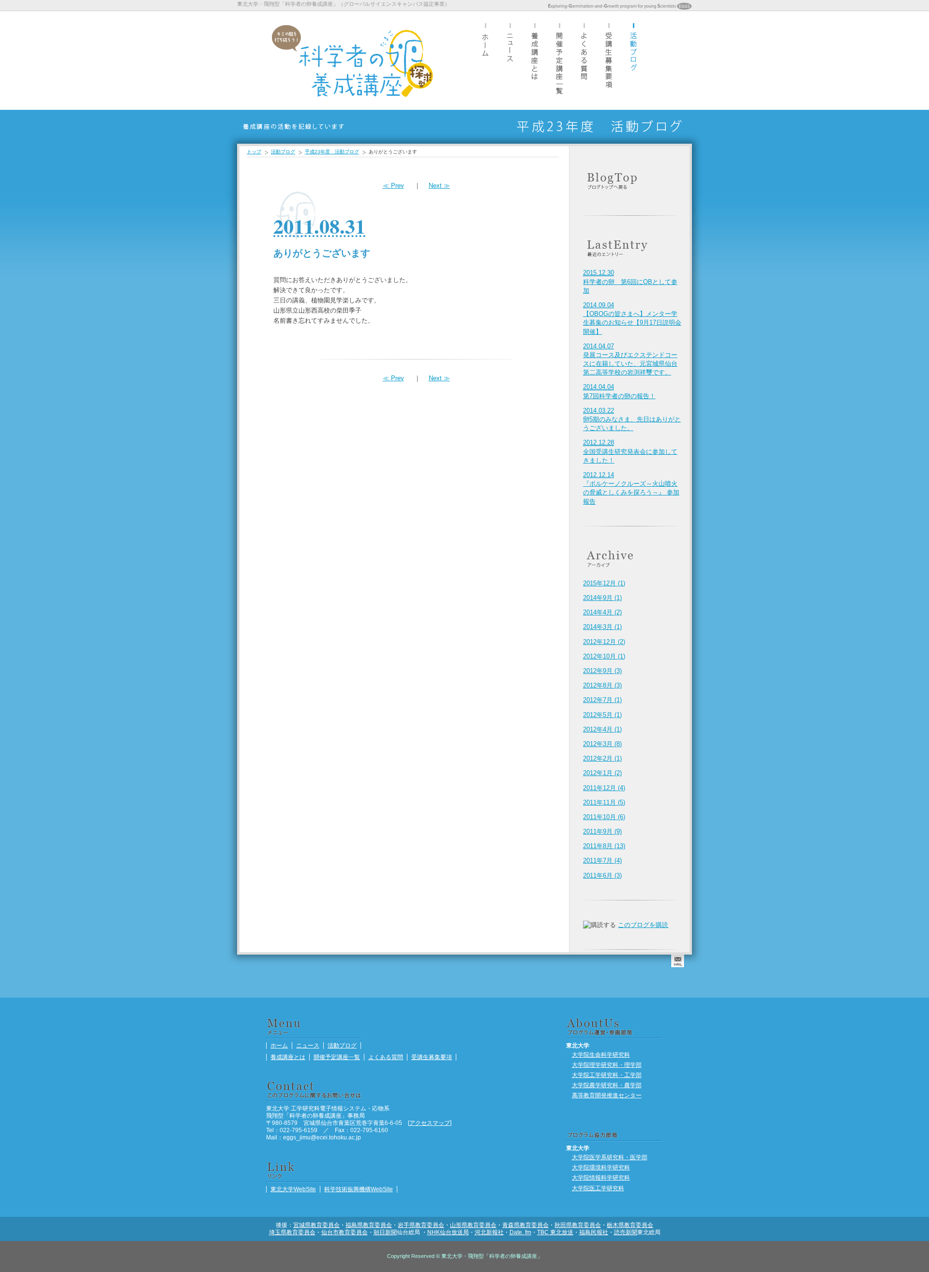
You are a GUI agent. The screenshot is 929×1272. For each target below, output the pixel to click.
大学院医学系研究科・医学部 (609, 1157)
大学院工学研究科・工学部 (607, 1075)
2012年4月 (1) (602, 729)
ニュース (510, 60)
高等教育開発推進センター (607, 1095)
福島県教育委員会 (368, 1225)
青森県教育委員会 (525, 1225)
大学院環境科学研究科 (601, 1167)
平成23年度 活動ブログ (332, 151)
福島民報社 (593, 1232)
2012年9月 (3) (602, 670)
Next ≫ (439, 185)
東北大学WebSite (293, 1189)
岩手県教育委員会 (421, 1225)
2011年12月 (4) (604, 788)
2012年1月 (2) (602, 773)
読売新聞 (625, 1232)
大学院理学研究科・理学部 (607, 1065)
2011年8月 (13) (604, 846)
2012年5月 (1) (602, 714)
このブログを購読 (643, 924)
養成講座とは (534, 60)
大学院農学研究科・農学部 (607, 1085)
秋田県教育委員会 (577, 1225)
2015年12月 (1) (604, 583)
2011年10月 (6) (604, 817)
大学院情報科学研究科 (601, 1177)
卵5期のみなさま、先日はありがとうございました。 (632, 419)
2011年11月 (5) (604, 802)
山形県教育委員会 (473, 1225)
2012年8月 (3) (602, 685)
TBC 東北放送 (555, 1232)
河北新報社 (489, 1232)
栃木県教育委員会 (630, 1225)
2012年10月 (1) (604, 656)
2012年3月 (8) (602, 744)
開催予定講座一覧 (559, 60)
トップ (254, 151)
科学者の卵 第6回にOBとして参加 (630, 281)
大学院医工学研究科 (598, 1188)
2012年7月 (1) (602, 699)
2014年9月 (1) (602, 597)
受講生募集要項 (608, 60)
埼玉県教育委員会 (292, 1232)
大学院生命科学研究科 (601, 1054)
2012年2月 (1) (602, 758)
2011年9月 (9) (602, 831)
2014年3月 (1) (602, 626)
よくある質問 (584, 60)
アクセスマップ (429, 1123)
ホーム (485, 60)
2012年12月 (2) (604, 641)
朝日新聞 (385, 1232)
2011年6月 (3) (602, 875)
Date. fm (520, 1232)
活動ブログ (633, 60)
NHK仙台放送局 (448, 1232)
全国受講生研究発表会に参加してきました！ (630, 451)
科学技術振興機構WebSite (358, 1189)
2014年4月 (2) (602, 612)
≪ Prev (393, 185)
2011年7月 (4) (602, 860)
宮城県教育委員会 (316, 1225)
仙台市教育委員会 (344, 1232)
